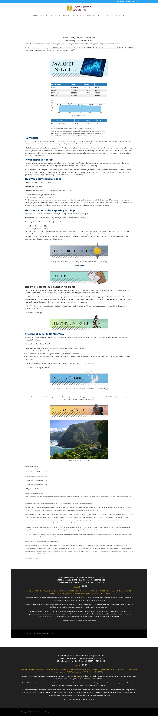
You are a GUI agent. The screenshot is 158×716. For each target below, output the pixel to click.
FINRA (82, 598)
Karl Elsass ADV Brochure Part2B (62, 591)
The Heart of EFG (78, 15)
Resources (105, 15)
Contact (117, 15)
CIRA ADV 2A (53, 593)
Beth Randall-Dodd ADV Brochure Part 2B (90, 591)
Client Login (120, 1)
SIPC (85, 598)
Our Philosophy (46, 15)
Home (35, 15)
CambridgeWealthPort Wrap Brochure (72, 593)
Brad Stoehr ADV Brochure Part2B (119, 591)
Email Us (128, 1)
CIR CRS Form (105, 593)
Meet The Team (61, 15)
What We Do (92, 15)
